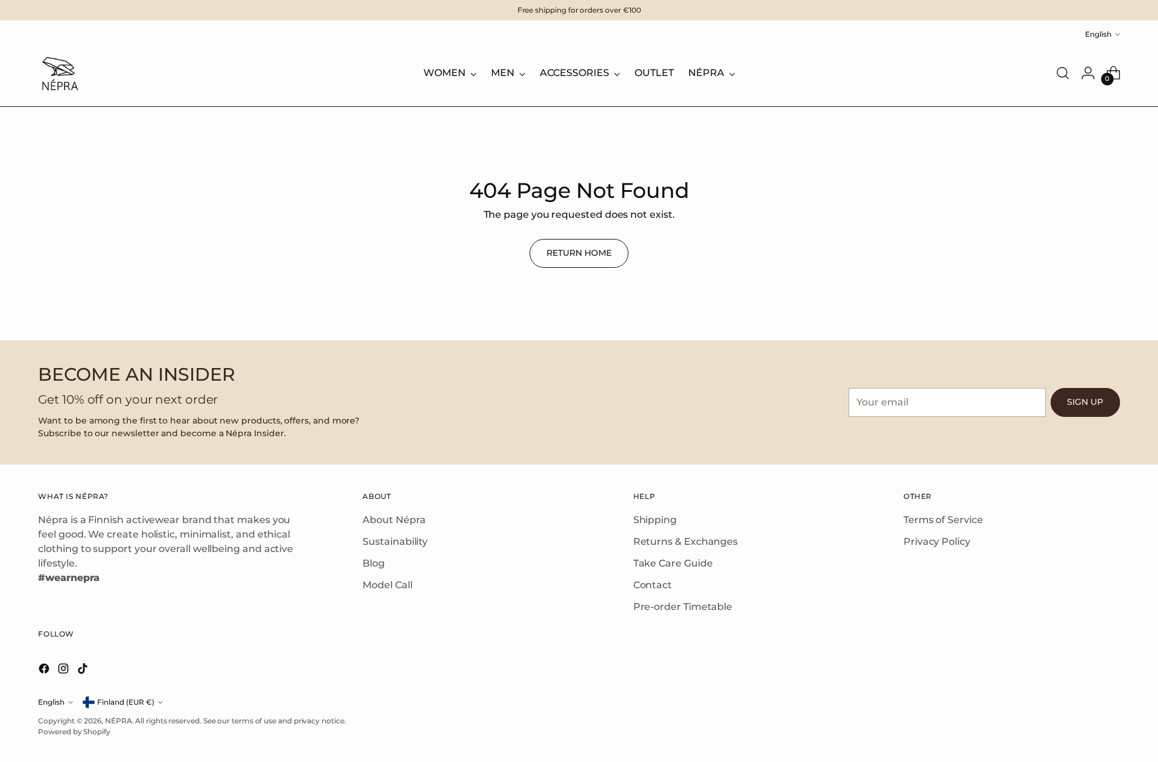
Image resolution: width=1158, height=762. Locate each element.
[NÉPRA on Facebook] (45, 670)
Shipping (655, 519)
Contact (652, 585)
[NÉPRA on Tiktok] (84, 670)
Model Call (387, 585)
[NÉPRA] (59, 73)
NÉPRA (118, 720)
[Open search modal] (1063, 73)
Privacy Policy (936, 541)
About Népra (393, 519)
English (1098, 34)
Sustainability (395, 541)
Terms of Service (943, 519)
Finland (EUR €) (125, 701)
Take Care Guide (673, 563)
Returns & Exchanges (685, 541)
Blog (373, 563)
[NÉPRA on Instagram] (64, 670)
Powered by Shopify (74, 731)
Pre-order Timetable (682, 606)
